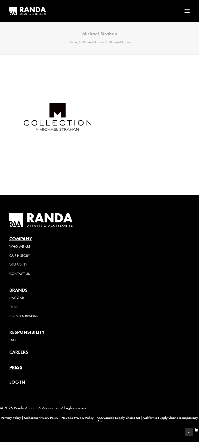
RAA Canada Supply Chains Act (119, 418)
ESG (12, 340)
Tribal (14, 307)
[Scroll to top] (189, 431)
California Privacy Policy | (42, 418)
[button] (187, 11)
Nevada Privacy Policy (77, 418)
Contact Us (19, 274)
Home (73, 42)
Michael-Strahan (92, 42)
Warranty (18, 264)
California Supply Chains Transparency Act (147, 419)
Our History (19, 255)
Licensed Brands (23, 316)
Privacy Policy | (12, 418)
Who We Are (20, 246)
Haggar (16, 298)
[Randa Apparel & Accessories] (27, 11)
